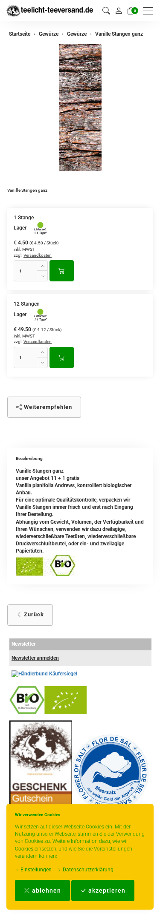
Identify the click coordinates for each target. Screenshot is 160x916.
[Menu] (150, 11)
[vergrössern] (80, 107)
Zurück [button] (33, 614)
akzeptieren (106, 890)
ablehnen (45, 890)
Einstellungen (35, 870)
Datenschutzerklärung (87, 870)
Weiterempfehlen (47, 407)
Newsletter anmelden (35, 658)
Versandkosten (37, 255)
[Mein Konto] (118, 11)
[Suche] (106, 10)
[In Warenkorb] (61, 270)
